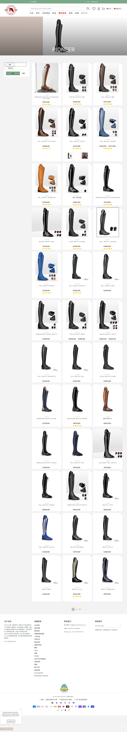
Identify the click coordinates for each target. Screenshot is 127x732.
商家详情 (37, 628)
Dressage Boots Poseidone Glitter (47, 97)
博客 (35, 664)
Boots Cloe (108, 505)
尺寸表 (36, 656)
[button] (118, 8)
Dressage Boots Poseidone (108, 197)
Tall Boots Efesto (77, 286)
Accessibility (38, 673)
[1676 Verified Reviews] (63, 691)
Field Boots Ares (77, 334)
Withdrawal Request (41, 675)
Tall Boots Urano (47, 505)
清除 (23, 73)
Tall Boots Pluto (47, 547)
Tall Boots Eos (77, 376)
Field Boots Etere (108, 376)
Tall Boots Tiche (77, 141)
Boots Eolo (108, 547)
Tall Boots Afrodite (46, 376)
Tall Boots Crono (108, 141)
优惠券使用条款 (39, 634)
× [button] (20, 709)
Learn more (11, 721)
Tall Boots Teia (77, 462)
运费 (35, 653)
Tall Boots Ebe (107, 97)
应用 (13, 73)
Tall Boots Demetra (46, 197)
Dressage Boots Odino (47, 462)
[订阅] (120, 626)
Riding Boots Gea (46, 241)
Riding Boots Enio (108, 334)
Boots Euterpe (77, 547)
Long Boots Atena (77, 241)
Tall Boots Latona (107, 241)
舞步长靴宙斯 (77, 197)
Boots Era (46, 589)
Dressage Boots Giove (46, 418)
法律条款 (37, 661)
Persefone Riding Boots (46, 334)
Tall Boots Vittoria (47, 141)
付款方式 (37, 639)
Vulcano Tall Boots (108, 462)
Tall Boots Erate (46, 286)
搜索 (35, 647)
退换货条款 (37, 645)
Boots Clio (77, 589)
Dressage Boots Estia (77, 505)
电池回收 (37, 670)
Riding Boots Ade (77, 97)
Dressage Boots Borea (77, 418)
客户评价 (37, 667)
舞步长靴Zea (107, 418)
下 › (80, 609)
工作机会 (37, 636)
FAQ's (36, 650)
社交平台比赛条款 (40, 659)
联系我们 (37, 631)
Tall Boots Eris (108, 286)
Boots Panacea (107, 589)
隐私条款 (37, 642)
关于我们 (37, 625)
